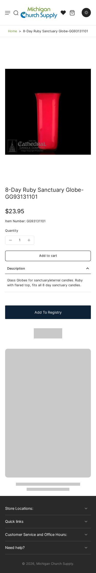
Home (12, 31)
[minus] (10, 240)
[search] (16, 12)
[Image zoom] (48, 111)
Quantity (11, 230)
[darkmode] (86, 12)
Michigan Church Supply (54, 564)
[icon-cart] (72, 12)
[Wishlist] (63, 12)
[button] (48, 256)
